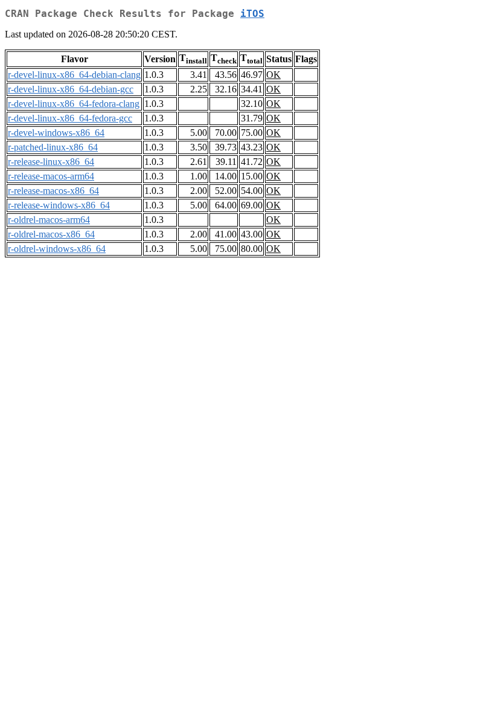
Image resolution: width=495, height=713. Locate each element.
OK (273, 74)
